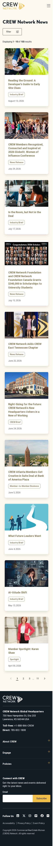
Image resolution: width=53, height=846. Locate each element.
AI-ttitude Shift (17, 592)
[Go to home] (13, 6)
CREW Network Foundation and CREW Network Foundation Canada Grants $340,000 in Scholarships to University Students (25, 280)
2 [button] (23, 678)
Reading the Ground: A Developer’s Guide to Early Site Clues (24, 84)
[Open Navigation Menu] (48, 6)
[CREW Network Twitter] (24, 816)
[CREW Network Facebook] (42, 816)
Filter (8, 32)
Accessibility (9, 823)
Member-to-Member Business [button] (24, 486)
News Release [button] (16, 162)
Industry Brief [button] (16, 94)
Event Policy (39, 823)
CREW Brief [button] (15, 422)
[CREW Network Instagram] (30, 816)
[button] (11, 679)
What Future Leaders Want (24, 535)
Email (5, 792)
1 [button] (17, 678)
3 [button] (29, 678)
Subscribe (41, 798)
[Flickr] (48, 816)
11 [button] (38, 678)
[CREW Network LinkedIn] (17, 816)
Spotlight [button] (14, 659)
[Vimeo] (36, 816)
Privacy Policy (24, 823)
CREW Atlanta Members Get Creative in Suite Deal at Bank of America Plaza (26, 475)
